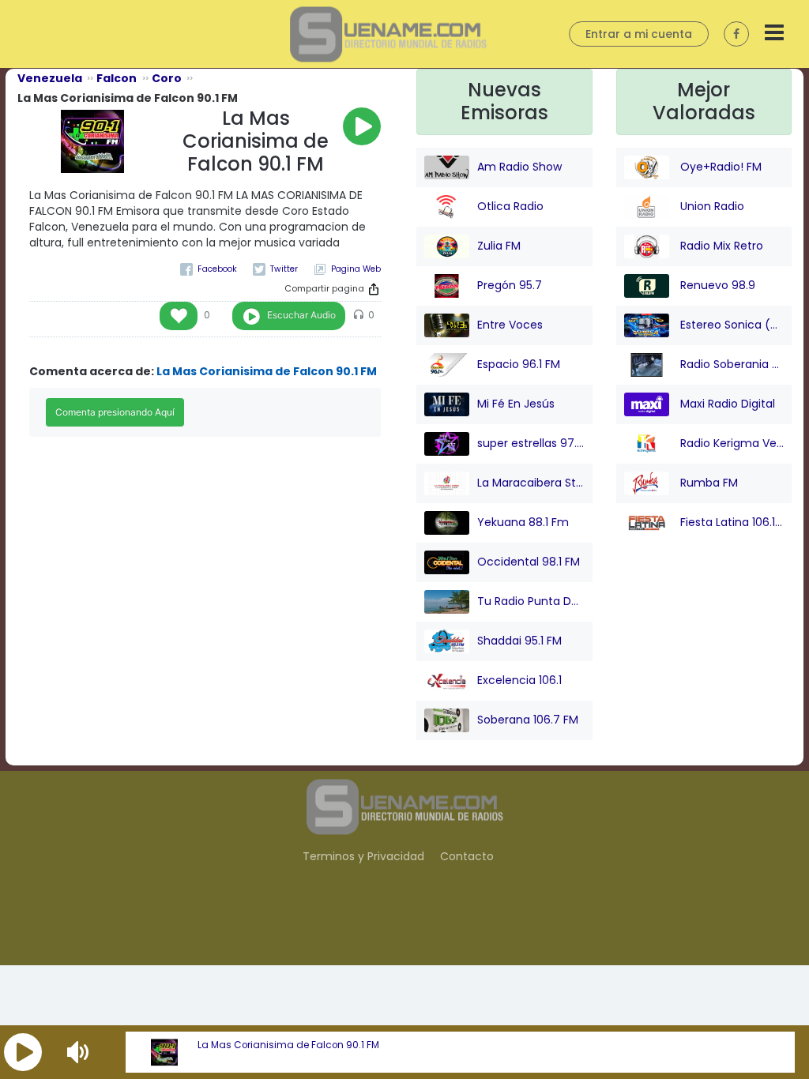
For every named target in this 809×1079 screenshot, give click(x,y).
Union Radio (710, 205)
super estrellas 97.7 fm (531, 442)
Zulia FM (499, 245)
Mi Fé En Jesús (516, 403)
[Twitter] (275, 269)
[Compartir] (374, 289)
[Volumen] (79, 1052)
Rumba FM (707, 482)
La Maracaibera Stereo (531, 482)
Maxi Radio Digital (726, 403)
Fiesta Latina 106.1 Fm (731, 521)
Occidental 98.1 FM (528, 561)
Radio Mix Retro (720, 245)
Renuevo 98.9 (716, 284)
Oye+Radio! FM (719, 166)
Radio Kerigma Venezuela (731, 442)
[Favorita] (179, 316)
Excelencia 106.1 (519, 679)
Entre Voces (510, 324)
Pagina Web (356, 269)
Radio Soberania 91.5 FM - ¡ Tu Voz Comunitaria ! (731, 363)
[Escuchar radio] (362, 126)
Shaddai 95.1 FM (519, 640)
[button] (23, 1052)
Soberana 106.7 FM (527, 719)
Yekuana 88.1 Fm (523, 521)
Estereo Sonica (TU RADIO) (731, 324)
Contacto (467, 856)
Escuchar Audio (301, 315)
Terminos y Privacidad (363, 856)
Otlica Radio (510, 205)
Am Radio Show (519, 166)
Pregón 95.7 (509, 284)
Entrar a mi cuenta (638, 34)
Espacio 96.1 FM (518, 363)
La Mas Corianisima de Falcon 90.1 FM (288, 1045)
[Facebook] (208, 269)
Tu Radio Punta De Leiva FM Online (531, 600)
